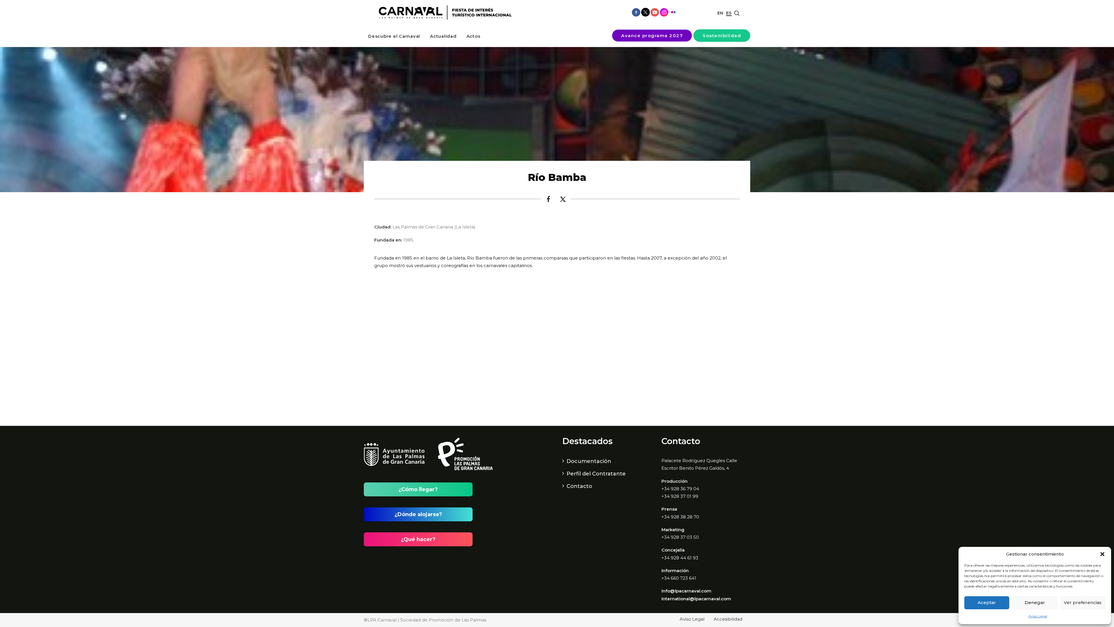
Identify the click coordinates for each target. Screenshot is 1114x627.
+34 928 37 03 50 (680, 537)
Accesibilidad (728, 619)
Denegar (1035, 602)
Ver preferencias (1083, 602)
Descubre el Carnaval (394, 36)
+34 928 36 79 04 (680, 488)
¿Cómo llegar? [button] (418, 489)
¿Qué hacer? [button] (418, 539)
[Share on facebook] (548, 200)
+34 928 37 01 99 (679, 496)
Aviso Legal (1037, 616)
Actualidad (443, 36)
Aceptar (987, 602)
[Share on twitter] (563, 200)
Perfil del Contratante (596, 474)
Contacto (579, 486)
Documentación (589, 461)
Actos (473, 36)
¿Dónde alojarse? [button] (418, 514)
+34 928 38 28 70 (680, 517)
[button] (1102, 554)
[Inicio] (443, 12)
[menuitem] (394, 36)
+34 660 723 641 (678, 578)
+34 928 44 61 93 (679, 558)
